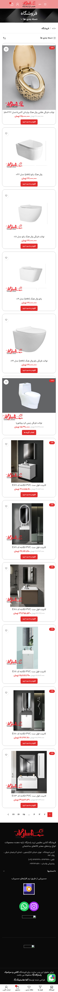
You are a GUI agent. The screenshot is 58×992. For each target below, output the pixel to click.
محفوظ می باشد (23, 974)
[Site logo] (29, 4)
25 (24, 814)
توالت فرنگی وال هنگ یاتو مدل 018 (29, 237)
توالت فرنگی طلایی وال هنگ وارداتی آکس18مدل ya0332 (29, 112)
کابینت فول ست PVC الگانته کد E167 (29, 485)
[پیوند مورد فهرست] (29, 854)
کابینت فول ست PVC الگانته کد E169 (29, 547)
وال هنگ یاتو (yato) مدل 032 (29, 174)
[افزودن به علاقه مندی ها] (6, 49)
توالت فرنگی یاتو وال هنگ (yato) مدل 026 (29, 361)
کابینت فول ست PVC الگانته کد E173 (29, 796)
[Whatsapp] (24, 906)
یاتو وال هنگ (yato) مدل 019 (29, 299)
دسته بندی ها (30, 19)
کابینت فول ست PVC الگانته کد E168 (29, 609)
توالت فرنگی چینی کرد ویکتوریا (29, 423)
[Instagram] (34, 906)
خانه (53, 28)
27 (13, 814)
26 (19, 814)
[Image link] (29, 833)
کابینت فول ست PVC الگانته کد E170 (29, 734)
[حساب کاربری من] (17, 4)
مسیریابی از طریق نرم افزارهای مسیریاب (29, 878)
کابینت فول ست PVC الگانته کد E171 (29, 671)
